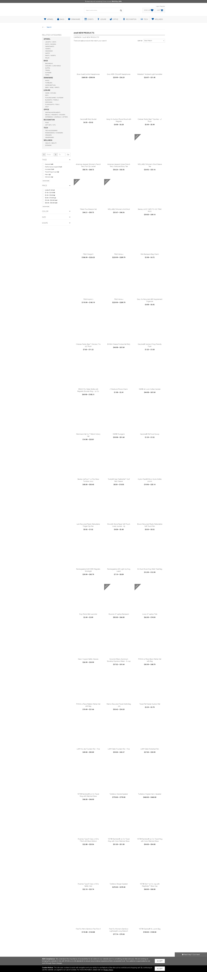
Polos (47, 58)
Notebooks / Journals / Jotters (56, 117)
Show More (46, 180)
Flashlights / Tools (52, 104)
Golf (47, 106)
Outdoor (48, 72)
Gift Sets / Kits (50, 125)
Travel (47, 70)
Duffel (47, 68)
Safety (47, 53)
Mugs (47, 80)
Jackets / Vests (50, 42)
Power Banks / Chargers (54, 133)
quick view (80, 85)
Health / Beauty (51, 143)
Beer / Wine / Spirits (52, 87)
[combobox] (154, 41)
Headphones (49, 137)
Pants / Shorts (50, 55)
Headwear (49, 51)
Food (47, 122)
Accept (160, 961)
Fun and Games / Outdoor (54, 97)
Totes (47, 75)
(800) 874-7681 (117, 1)
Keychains (48, 102)
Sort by (140, 41)
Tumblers (48, 83)
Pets (46, 95)
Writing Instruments (52, 112)
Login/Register (160, 6)
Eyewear (48, 145)
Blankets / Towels (52, 100)
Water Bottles (50, 85)
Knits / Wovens (50, 44)
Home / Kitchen (50, 93)
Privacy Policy (108, 970)
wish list (91, 85)
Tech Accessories (51, 130)
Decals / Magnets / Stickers (55, 114)
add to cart (89, 69)
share (100, 85)
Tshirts (47, 48)
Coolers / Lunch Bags (53, 66)
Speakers (48, 135)
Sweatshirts (49, 46)
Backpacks (49, 63)
